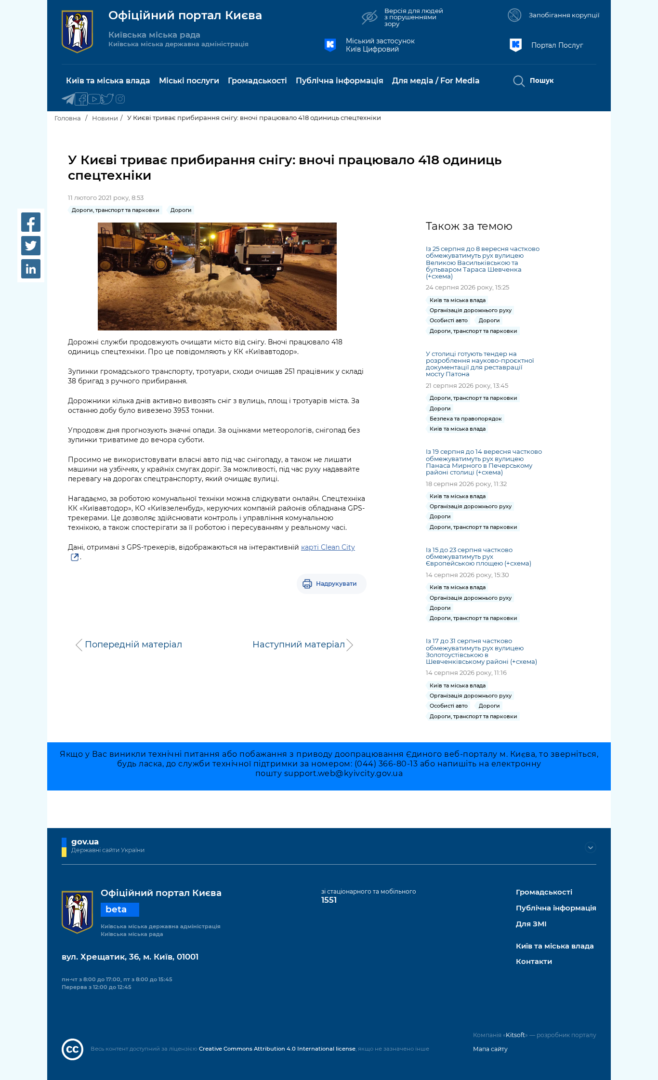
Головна (67, 118)
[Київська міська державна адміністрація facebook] (81, 99)
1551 (329, 900)
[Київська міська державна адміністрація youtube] (94, 99)
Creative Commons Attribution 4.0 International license (277, 1048)
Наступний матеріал (298, 644)
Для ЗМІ (531, 924)
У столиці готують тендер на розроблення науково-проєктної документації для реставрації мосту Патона (480, 364)
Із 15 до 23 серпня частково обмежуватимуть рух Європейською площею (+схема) (478, 556)
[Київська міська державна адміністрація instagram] (120, 99)
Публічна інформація (556, 908)
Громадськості (544, 892)
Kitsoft (515, 1035)
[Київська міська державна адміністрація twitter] (107, 99)
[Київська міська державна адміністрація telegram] (68, 99)
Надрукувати (336, 583)
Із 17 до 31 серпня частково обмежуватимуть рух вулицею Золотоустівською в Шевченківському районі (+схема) (481, 651)
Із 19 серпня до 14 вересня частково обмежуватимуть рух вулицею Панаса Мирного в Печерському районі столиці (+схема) (484, 461)
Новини (105, 118)
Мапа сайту (490, 1049)
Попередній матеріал (133, 644)
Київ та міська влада (555, 946)
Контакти (534, 961)
